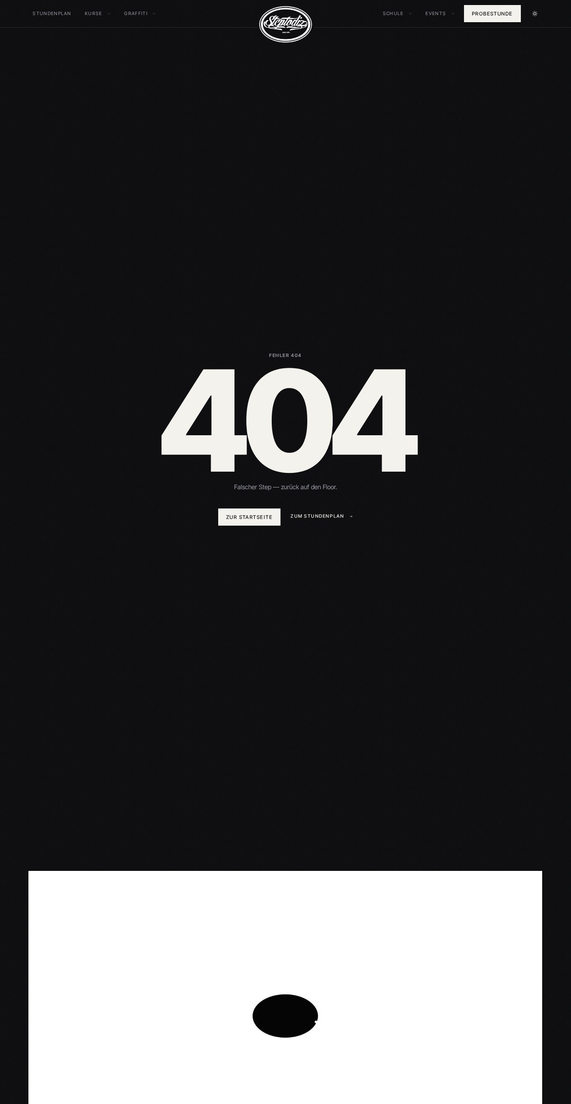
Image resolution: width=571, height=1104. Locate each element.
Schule (397, 14)
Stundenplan (52, 13)
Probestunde (492, 13)
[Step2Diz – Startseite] (285, 24)
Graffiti (139, 14)
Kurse (97, 14)
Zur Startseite (249, 517)
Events (440, 14)
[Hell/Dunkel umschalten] (535, 13)
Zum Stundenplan (317, 516)
